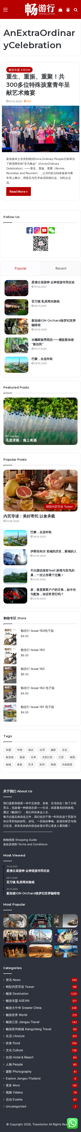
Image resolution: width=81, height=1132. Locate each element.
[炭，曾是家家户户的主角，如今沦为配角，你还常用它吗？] (15, 595)
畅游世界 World (16, 1015)
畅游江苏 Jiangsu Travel (22, 1022)
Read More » (19, 191)
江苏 (61, 757)
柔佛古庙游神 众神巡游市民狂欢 (53, 282)
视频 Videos (14, 1092)
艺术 (30, 764)
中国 (19, 749)
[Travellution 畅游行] (40, 9)
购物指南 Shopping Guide (20, 839)
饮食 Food (13, 1043)
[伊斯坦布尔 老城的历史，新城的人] (15, 557)
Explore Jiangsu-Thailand (23, 1078)
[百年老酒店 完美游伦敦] (40, 936)
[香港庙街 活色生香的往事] (40, 921)
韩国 (53, 764)
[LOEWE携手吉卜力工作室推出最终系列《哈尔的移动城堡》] (66, 936)
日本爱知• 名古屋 (20, 440)
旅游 (22, 757)
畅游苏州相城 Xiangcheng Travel (28, 1029)
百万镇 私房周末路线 (46, 301)
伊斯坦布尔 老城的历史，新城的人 (53, 551)
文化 (64, 749)
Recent (61, 268)
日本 (33, 757)
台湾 (42, 749)
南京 (30, 749)
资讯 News (13, 980)
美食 (19, 764)
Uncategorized (16, 1106)
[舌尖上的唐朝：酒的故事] (66, 921)
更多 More (13, 1085)
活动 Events (14, 1099)
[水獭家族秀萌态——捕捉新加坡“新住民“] (16, 346)
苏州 (42, 764)
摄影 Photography (19, 1071)
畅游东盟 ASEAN (19, 69)
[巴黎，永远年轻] (16, 365)
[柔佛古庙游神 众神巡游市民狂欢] (16, 288)
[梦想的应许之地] (66, 951)
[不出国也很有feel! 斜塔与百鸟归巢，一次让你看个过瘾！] (15, 576)
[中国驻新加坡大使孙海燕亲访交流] (15, 936)
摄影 (53, 749)
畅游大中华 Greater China (23, 1008)
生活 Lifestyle (15, 1036)
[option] (42, 421)
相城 (8, 764)
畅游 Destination (17, 993)
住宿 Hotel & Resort (19, 1057)
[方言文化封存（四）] (15, 951)
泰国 (72, 757)
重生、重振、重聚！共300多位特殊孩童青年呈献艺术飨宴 (38, 84)
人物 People (14, 1064)
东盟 (8, 749)
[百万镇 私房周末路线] (16, 307)
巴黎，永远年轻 (42, 359)
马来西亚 (67, 764)
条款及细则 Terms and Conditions (25, 844)
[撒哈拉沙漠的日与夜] (40, 951)
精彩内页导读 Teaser (20, 986)
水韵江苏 (47, 757)
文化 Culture (14, 1050)
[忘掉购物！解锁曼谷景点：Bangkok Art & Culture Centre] (15, 921)
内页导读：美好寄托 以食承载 (29, 516)
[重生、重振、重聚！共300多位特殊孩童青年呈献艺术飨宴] (40, 129)
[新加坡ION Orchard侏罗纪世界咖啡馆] (16, 326)
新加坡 (10, 757)
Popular (21, 268)
